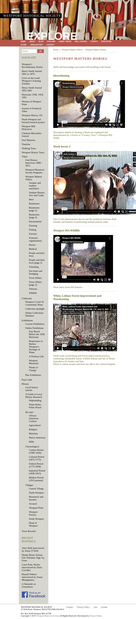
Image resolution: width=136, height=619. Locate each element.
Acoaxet (33, 503)
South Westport (36, 518)
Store (24, 45)
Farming (33, 225)
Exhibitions (27, 320)
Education (106, 41)
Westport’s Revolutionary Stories (32, 65)
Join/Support (36, 45)
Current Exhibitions (34, 324)
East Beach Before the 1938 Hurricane (36, 334)
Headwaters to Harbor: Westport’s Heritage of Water (36, 347)
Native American (37, 437)
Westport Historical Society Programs (34, 171)
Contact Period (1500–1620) (36, 451)
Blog (41, 41)
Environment (35, 221)
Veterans (33, 289)
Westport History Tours (33, 152)
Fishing (32, 229)
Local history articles (31, 388)
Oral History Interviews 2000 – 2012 (34, 163)
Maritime (33, 433)
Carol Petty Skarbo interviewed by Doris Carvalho (32, 567)
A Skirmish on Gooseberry (29, 585)
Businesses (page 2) (34, 209)
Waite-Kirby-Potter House (35, 406)
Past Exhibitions (33, 375)
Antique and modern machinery (35, 186)
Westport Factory (33, 513)
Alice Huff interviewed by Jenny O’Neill (33, 549)
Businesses (34, 203)
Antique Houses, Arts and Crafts (37, 194)
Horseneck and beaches (36, 498)
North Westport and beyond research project (33, 121)
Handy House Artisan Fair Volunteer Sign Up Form (33, 558)
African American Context (33, 418)
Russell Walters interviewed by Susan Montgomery (32, 577)
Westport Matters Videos (72, 50)
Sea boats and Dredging (35, 272)
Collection (27, 298)
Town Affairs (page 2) (35, 283)
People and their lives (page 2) (37, 261)
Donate (104, 607)
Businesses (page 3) (34, 216)
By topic (29, 412)
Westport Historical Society (32, 15)
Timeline (26, 144)
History (25, 384)
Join (95, 607)
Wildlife (33, 293)
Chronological (32, 446)
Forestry (33, 233)
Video (24, 156)
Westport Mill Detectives (28, 127)
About (32, 41)
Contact (50, 45)
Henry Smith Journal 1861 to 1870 (32, 72)
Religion (33, 429)
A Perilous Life (36, 356)
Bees (31, 199)
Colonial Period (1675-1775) (36, 458)
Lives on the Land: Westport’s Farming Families (31, 81)
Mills (31, 441)
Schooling (34, 267)
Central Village (36, 488)
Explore (51, 41)
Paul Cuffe (27, 379)
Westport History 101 (32, 115)
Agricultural (35, 425)
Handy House (65, 41)
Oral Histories (28, 140)
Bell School (81, 41)
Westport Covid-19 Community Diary (34, 303)
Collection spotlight (34, 308)
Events (94, 41)
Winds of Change (33, 369)
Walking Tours (29, 148)
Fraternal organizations (35, 239)
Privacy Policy (83, 607)
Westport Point (36, 507)
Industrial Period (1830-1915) (37, 472)
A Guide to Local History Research (33, 395)
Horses (32, 244)
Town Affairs (35, 278)
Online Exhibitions (34, 328)
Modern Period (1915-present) (36, 479)
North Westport (36, 492)
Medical (33, 249)
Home (23, 41)
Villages (29, 485)
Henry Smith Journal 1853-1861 (32, 89)
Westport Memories (34, 362)
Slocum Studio (96, 616)
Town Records (29, 531)
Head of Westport (33, 524)
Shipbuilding (35, 400)
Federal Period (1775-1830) (36, 465)
